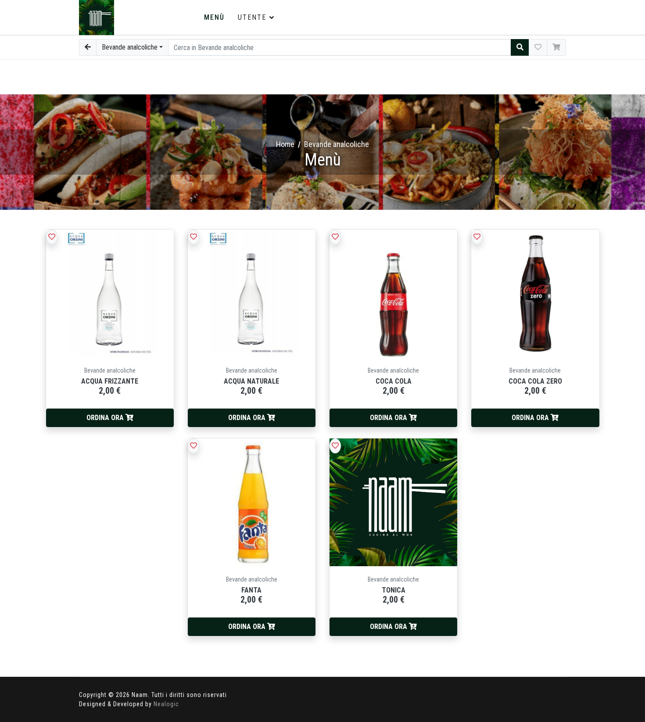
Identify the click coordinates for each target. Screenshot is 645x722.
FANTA (251, 590)
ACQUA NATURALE (251, 381)
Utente (252, 17)
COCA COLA (394, 381)
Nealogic (166, 704)
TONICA (393, 590)
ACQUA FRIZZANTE (109, 381)
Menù (214, 17)
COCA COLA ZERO (535, 381)
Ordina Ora (105, 417)
